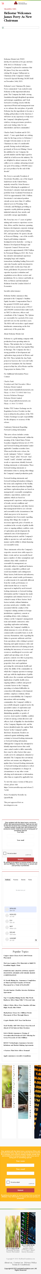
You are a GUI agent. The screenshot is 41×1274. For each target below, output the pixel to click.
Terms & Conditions (21, 1265)
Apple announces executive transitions (17, 1056)
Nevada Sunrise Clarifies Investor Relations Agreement (19, 991)
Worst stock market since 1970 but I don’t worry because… (28, 1249)
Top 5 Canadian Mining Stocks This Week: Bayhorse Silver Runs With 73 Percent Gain (19, 998)
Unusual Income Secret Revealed (13, 1251)
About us (8, 1263)
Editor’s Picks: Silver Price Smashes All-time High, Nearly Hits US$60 (19, 1006)
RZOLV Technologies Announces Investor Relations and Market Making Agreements (18, 1044)
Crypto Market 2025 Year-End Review (17, 1020)
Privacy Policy (30, 1263)
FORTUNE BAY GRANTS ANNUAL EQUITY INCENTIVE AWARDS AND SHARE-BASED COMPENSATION (19, 973)
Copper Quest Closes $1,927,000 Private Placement (18, 956)
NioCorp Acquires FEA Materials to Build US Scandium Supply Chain (20, 964)
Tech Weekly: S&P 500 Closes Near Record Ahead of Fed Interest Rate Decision (19, 1026)
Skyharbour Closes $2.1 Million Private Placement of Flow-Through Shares (18, 1014)
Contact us (18, 1263)
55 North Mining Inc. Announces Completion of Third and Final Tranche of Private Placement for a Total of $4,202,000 (20, 982)
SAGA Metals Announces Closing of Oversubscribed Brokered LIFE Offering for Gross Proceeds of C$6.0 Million (19, 1035)
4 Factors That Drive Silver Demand (17, 1050)
